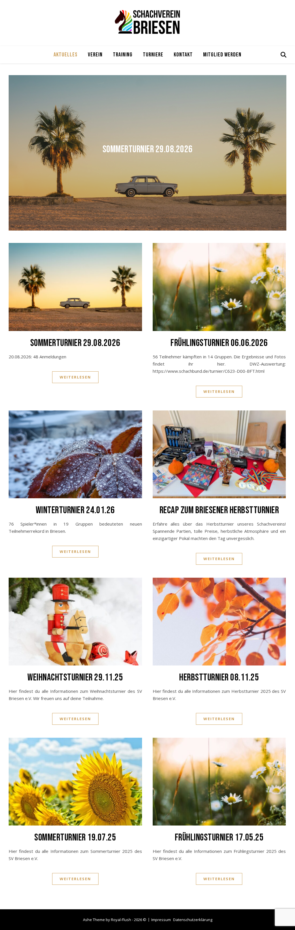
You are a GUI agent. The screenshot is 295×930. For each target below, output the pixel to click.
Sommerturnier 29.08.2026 (148, 149)
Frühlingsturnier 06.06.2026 (219, 343)
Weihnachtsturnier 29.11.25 (75, 677)
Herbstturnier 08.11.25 (219, 677)
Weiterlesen (75, 377)
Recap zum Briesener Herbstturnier (219, 510)
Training (123, 54)
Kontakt (183, 54)
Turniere (153, 54)
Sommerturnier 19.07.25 (75, 837)
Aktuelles (65, 54)
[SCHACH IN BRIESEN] (147, 22)
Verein (95, 54)
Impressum (161, 919)
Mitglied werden (222, 54)
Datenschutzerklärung (192, 919)
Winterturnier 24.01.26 (75, 510)
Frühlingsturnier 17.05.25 (219, 837)
